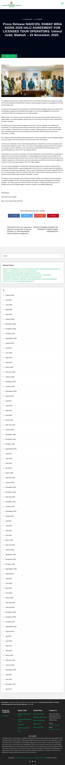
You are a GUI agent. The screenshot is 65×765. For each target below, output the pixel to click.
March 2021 (9, 540)
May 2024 (9, 411)
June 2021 (9, 526)
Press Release (28, 19)
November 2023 (11, 439)
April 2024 (9, 415)
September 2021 (11, 511)
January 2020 (10, 607)
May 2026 (9, 310)
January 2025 (10, 377)
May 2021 (9, 531)
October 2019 (10, 622)
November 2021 (11, 502)
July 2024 (9, 401)
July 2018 (8, 675)
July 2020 (9, 579)
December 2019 (11, 612)
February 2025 (10, 372)
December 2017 (11, 684)
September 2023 (11, 449)
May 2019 (9, 646)
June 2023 (9, 459)
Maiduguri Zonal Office (40, 717)
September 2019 (11, 627)
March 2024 (9, 420)
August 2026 (10, 295)
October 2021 (10, 507)
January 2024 (10, 430)
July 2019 (8, 636)
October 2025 (10, 334)
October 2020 (10, 564)
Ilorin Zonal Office (38, 727)
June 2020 (9, 583)
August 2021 (10, 516)
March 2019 (9, 655)
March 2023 (9, 473)
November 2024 (11, 382)
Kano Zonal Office (38, 714)
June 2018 (9, 679)
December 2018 (11, 670)
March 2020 (9, 598)
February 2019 (10, 660)
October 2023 (10, 444)
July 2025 (9, 348)
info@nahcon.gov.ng (54, 729)
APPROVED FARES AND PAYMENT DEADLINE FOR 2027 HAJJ (21, 273)
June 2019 (9, 641)
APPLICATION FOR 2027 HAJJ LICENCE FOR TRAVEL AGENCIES (22, 277)
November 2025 (11, 329)
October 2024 (10, 387)
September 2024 (11, 391)
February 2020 (10, 603)
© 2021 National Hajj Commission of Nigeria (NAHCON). (30, 757)
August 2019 (10, 631)
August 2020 (10, 574)
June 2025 (9, 353)
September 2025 (11, 338)
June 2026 (9, 305)
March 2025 (9, 367)
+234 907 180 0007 (54, 725)
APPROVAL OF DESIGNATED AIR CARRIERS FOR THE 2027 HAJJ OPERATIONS (27, 275)
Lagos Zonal (37, 723)
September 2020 (11, 569)
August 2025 (10, 343)
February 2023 (10, 478)
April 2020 (9, 593)
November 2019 (11, 617)
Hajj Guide (21, 724)
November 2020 (11, 559)
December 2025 (11, 324)
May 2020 (9, 588)
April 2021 (9, 535)
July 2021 (8, 521)
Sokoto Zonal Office (39, 720)
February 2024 (10, 425)
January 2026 (10, 319)
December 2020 (11, 555)
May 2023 (9, 463)
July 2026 (9, 300)
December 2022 (11, 487)
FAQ (19, 731)
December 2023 (11, 435)
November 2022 (11, 492)
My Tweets (5, 715)
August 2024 (10, 396)
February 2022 (10, 497)
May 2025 (9, 358)
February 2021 (10, 545)
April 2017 (9, 689)
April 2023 (9, 468)
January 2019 (10, 665)
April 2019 (9, 651)
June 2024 (9, 406)
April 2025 (9, 362)
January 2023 (10, 483)
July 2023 (9, 454)
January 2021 (10, 550)
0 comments (39, 19)
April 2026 (9, 314)
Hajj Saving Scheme (24, 728)
